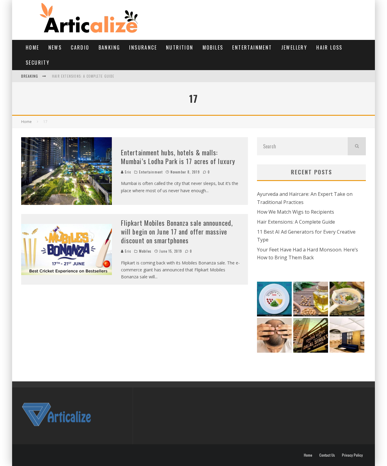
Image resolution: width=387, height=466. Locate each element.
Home (32, 47)
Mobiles (213, 47)
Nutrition (180, 47)
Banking (109, 47)
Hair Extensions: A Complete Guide (83, 76)
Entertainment (252, 47)
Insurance (143, 47)
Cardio (80, 47)
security (38, 62)
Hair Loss (329, 47)
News (55, 47)
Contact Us (327, 455)
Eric (127, 172)
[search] (357, 146)
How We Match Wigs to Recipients (295, 212)
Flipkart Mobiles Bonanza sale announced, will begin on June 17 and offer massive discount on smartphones (177, 231)
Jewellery (294, 47)
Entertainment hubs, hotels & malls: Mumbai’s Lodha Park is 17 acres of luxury (178, 156)
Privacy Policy (352, 455)
